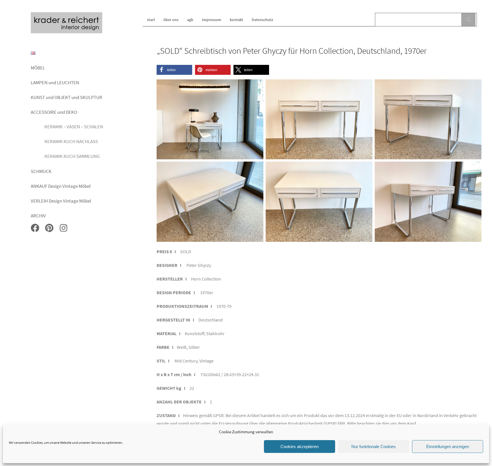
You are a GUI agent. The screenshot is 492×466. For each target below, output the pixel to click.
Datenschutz (262, 19)
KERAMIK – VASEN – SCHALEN (73, 126)
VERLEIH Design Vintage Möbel (61, 201)
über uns (171, 19)
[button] (174, 70)
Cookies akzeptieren (299, 446)
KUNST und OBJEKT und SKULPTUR (66, 97)
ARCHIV (38, 216)
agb (190, 19)
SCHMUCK (41, 171)
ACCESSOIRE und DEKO (54, 112)
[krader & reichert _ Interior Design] (66, 32)
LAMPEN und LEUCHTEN (55, 82)
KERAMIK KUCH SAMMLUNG (72, 156)
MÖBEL (38, 68)
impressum (211, 19)
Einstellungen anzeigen (447, 446)
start (151, 19)
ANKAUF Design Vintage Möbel (61, 186)
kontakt (236, 19)
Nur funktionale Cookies (373, 446)
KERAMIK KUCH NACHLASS (71, 141)
